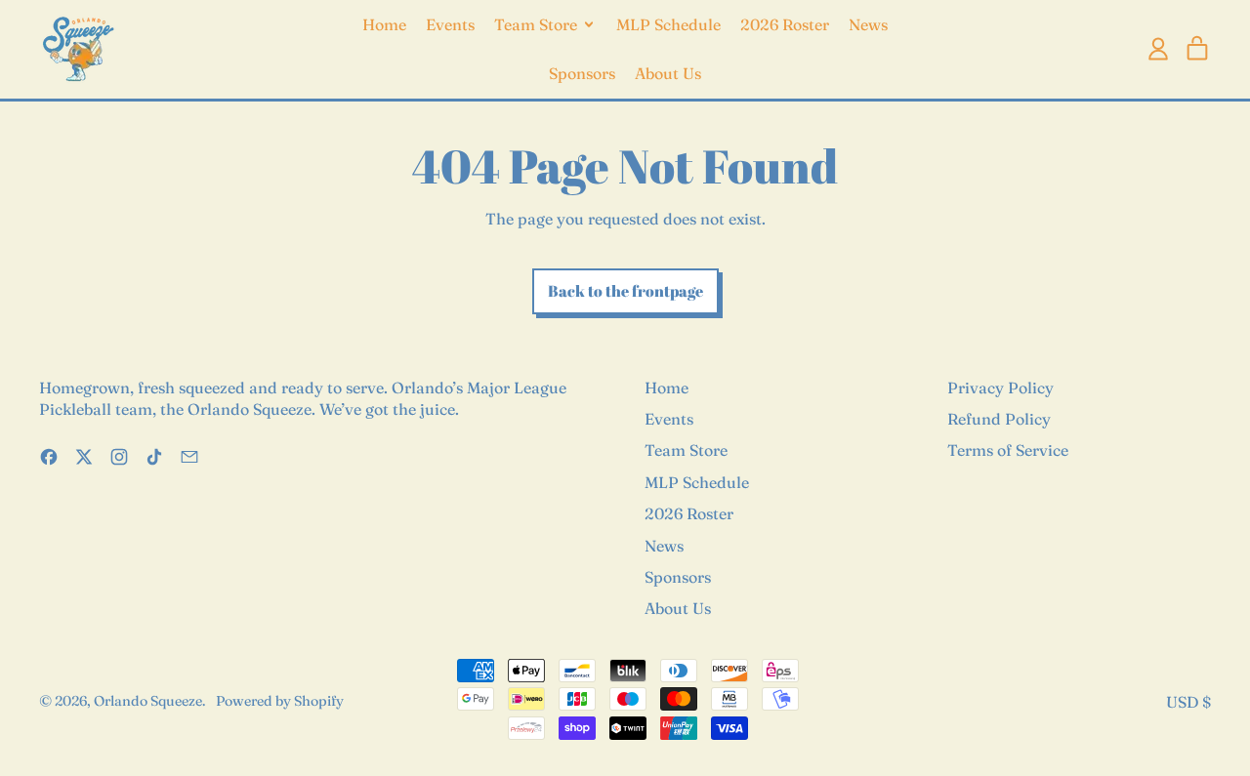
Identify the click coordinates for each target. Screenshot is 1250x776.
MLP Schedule (668, 24)
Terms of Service (1007, 450)
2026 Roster (784, 24)
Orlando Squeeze (148, 701)
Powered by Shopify (280, 701)
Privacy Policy (1000, 387)
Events (450, 24)
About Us (668, 73)
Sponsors (582, 73)
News (868, 24)
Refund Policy (999, 419)
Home (384, 24)
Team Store (686, 450)
